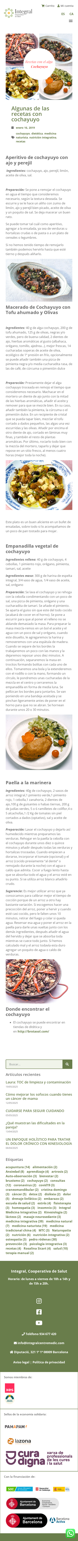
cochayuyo (23, 133)
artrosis (59, 1172)
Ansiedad (15, 1172)
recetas (20, 141)
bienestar (48, 1176)
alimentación (45, 1167)
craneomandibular (22, 1190)
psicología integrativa (48, 1244)
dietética (37, 133)
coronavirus (25, 1185)
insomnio (46, 1208)
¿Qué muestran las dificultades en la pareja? (35, 1125)
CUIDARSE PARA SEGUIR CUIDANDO (35, 1110)
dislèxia (52, 1194)
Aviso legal (21, 1362)
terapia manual (20, 1253)
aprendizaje (38, 1172)
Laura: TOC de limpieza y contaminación (38, 1082)
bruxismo (15, 1181)
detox (35, 1194)
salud (60, 1248)
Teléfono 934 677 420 (40, 1334)
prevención (16, 1244)
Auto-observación (21, 1176)
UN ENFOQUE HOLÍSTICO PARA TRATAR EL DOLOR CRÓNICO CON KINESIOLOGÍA (39, 1141)
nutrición (21, 1235)
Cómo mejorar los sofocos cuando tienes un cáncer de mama (39, 1096)
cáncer (19, 1194)
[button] (70, 21)
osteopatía (16, 1239)
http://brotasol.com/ (34, 1031)
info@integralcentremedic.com (41, 1343)
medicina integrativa (24, 1221)
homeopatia (23, 1208)
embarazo (53, 1199)
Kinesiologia (55, 1212)
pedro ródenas (43, 1239)
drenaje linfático (26, 1199)
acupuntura (18, 1167)
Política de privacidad (49, 1362)
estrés (44, 1203)
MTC (44, 1230)
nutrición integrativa (42, 137)
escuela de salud (20, 1203)
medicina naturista (29, 1226)
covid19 (47, 1185)
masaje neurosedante (42, 1217)
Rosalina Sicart (37, 1248)
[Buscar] (67, 1064)
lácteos (13, 1217)
